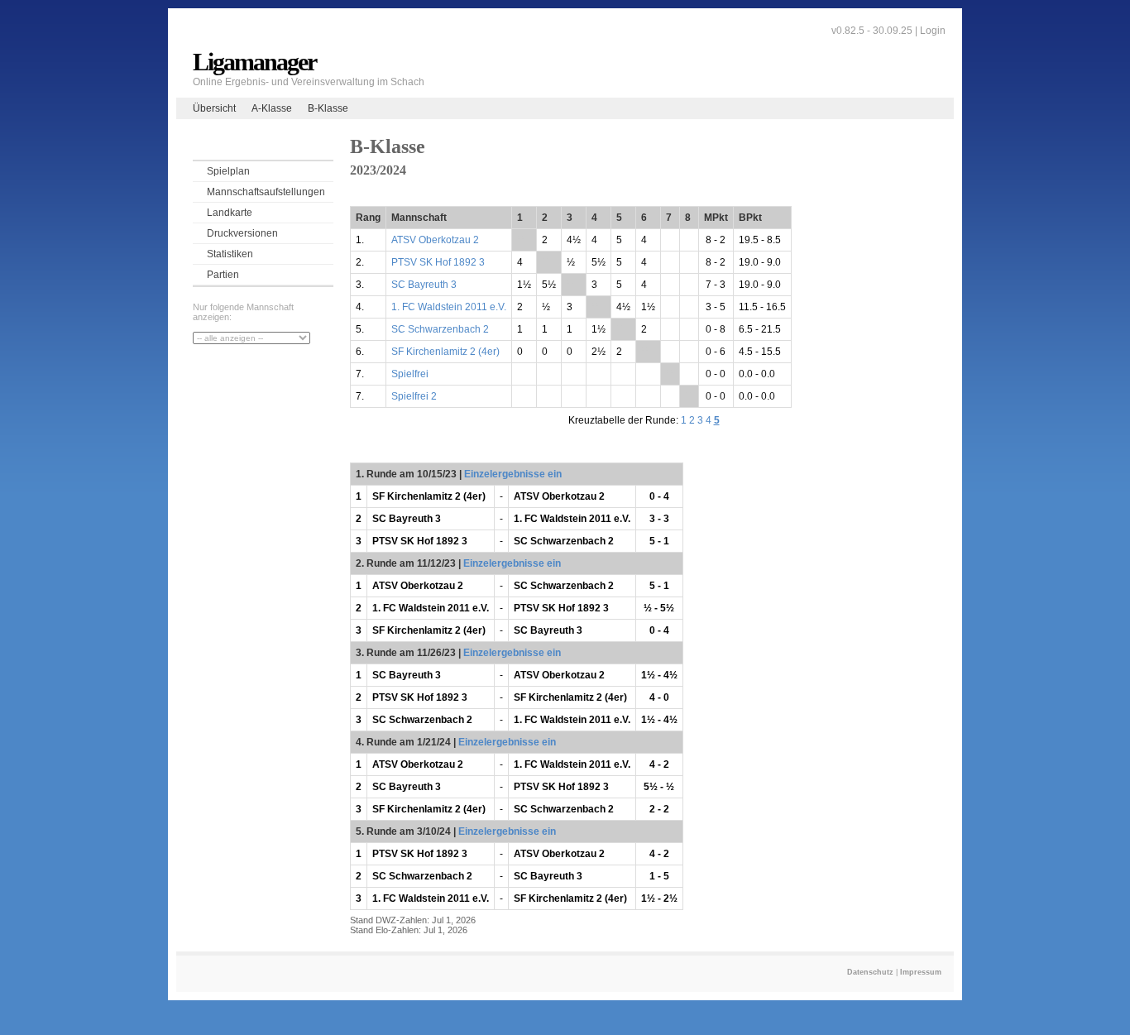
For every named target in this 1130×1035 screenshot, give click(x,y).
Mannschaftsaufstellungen (266, 192)
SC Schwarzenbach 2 (440, 329)
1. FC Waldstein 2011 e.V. (448, 307)
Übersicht (214, 108)
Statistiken (230, 254)
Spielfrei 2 (414, 396)
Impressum (920, 972)
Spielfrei (410, 374)
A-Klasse (271, 108)
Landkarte (229, 212)
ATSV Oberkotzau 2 (435, 240)
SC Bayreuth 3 (424, 284)
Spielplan (228, 171)
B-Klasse (328, 108)
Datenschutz (870, 972)
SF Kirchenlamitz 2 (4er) (445, 351)
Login (933, 30)
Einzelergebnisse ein (513, 474)
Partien (223, 274)
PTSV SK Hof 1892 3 (438, 262)
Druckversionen (242, 233)
